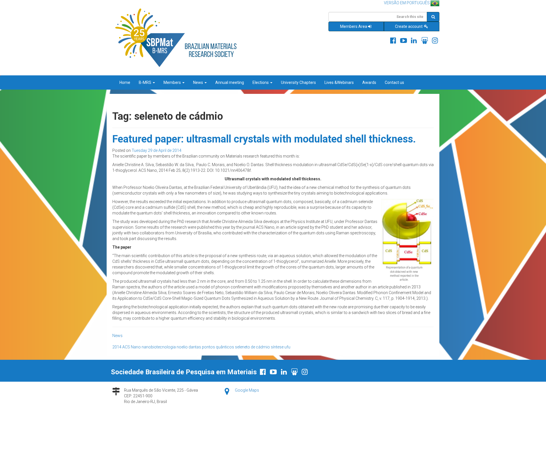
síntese (277, 347)
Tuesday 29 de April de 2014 (156, 150)
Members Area (353, 26)
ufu (287, 347)
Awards (369, 82)
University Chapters (298, 82)
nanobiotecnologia (159, 347)
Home (124, 82)
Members (173, 82)
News (198, 82)
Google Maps (247, 390)
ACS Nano (131, 347)
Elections (261, 82)
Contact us (394, 82)
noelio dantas (189, 347)
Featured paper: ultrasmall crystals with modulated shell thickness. (264, 139)
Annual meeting (229, 82)
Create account (409, 26)
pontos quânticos (218, 347)
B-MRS (145, 82)
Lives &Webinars (339, 82)
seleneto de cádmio (252, 347)
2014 (116, 347)
